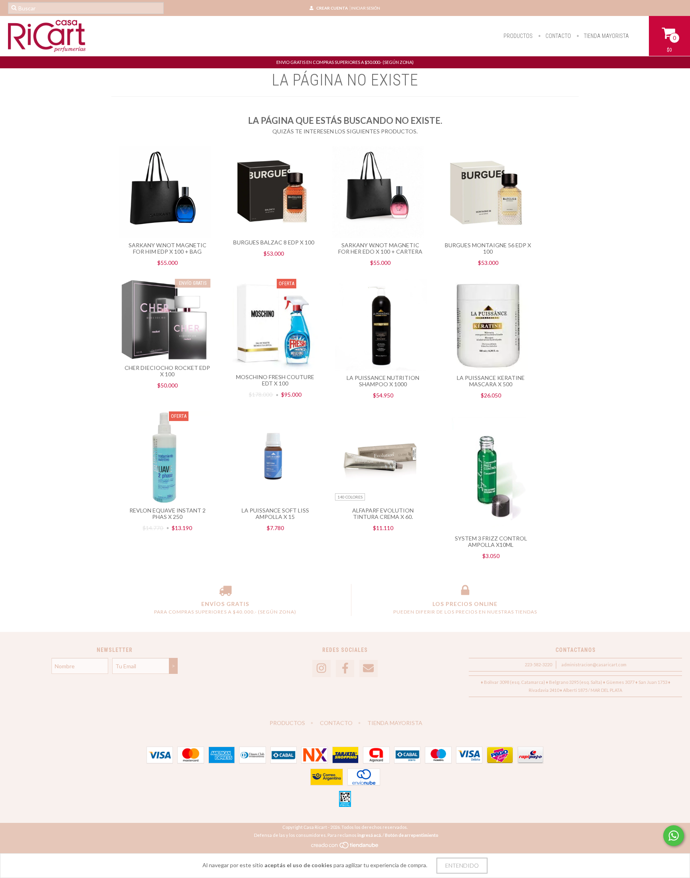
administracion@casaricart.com (594, 664)
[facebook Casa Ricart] (345, 668)
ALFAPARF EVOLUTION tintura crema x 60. (383, 513)
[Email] (368, 668)
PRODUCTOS (518, 36)
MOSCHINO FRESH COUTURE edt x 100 (275, 380)
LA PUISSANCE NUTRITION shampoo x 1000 (383, 380)
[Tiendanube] (345, 847)
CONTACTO (557, 36)
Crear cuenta (332, 8)
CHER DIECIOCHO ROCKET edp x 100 (167, 370)
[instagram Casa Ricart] (321, 668)
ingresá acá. (369, 835)
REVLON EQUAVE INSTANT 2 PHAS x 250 (167, 513)
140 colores (350, 497)
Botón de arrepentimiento (411, 835)
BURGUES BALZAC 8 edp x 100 (273, 242)
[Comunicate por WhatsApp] (673, 835)
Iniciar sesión (365, 8)
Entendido (462, 865)
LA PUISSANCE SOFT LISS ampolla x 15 (275, 513)
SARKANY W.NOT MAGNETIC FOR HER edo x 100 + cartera (380, 248)
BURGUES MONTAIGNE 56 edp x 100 (488, 248)
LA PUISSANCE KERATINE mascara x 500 (491, 380)
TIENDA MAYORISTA (606, 36)
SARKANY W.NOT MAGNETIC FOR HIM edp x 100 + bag (167, 248)
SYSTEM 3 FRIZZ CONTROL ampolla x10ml (491, 541)
